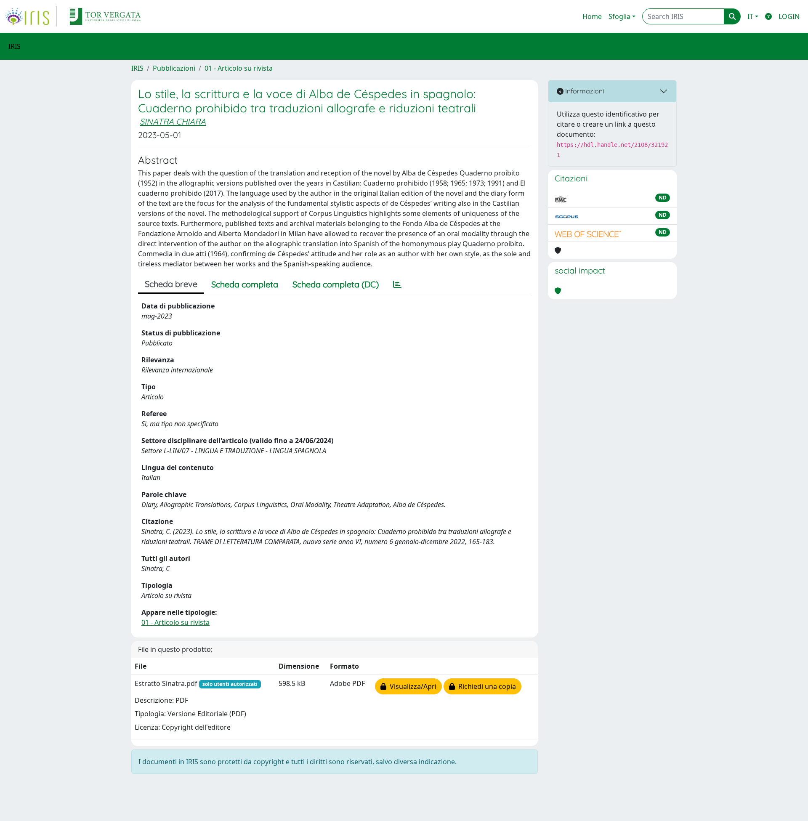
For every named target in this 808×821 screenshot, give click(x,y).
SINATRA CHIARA (173, 121)
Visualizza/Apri (411, 686)
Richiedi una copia (485, 686)
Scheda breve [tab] (171, 284)
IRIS (137, 68)
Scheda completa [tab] (244, 284)
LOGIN (789, 16)
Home (592, 16)
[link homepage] (30, 16)
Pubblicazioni (174, 68)
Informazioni (583, 91)
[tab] (397, 284)
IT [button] (750, 16)
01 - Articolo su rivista (239, 68)
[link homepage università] (105, 16)
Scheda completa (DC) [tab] (335, 284)
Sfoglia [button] (619, 16)
